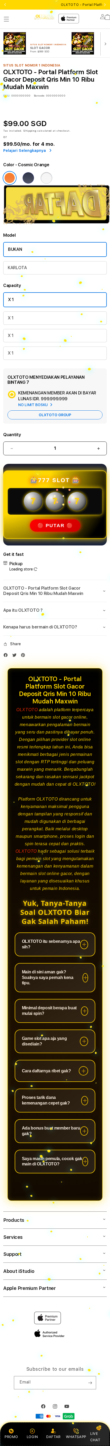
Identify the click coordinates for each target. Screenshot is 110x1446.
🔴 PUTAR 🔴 (55, 525)
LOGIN (32, 1437)
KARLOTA (17, 267)
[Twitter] (15, 656)
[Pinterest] (24, 656)
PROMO (11, 1437)
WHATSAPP (76, 1437)
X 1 (11, 299)
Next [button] (105, 4)
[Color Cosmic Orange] (9, 178)
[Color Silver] (46, 178)
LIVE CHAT (95, 1436)
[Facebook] (7, 656)
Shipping (30, 130)
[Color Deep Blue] (28, 178)
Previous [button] (5, 4)
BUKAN (15, 249)
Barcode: (39, 95)
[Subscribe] (90, 1382)
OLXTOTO (27, 709)
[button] (6, 19)
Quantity (12, 434)
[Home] (44, 16)
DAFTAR (53, 1437)
